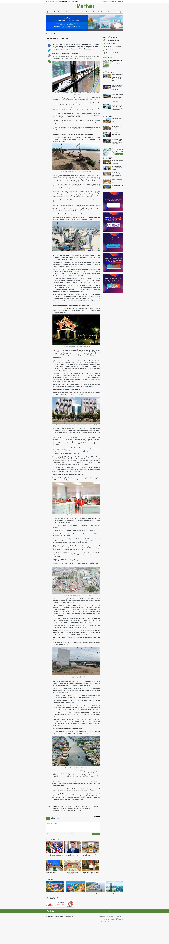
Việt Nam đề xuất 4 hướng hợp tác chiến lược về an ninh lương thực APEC (117, 174)
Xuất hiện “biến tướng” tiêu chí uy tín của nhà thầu (117, 120)
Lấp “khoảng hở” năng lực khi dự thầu (117, 127)
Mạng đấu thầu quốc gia (65, 1)
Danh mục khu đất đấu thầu (112, 53)
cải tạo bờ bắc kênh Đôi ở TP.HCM (74, 810)
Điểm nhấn (107, 116)
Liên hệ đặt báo (88, 911)
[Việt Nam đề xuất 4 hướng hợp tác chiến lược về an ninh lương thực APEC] (107, 174)
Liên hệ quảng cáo (81, 911)
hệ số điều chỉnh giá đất (85, 808)
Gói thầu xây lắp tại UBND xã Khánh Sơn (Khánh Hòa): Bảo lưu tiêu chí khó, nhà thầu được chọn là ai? (117, 97)
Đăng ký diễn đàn (115, 911)
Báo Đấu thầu (84, 7)
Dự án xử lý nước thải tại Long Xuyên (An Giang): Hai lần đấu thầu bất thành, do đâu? (117, 87)
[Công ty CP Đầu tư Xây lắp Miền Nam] (70, 904)
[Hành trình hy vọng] (115, 886)
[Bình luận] (49, 60)
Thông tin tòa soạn (73, 911)
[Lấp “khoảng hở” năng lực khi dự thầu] (107, 128)
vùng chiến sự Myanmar (73, 808)
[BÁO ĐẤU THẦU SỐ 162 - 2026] (106, 64)
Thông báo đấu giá (110, 49)
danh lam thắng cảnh (93, 806)
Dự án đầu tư (100, 12)
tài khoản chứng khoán (58, 806)
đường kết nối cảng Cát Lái (81, 806)
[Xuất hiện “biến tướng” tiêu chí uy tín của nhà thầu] (107, 120)
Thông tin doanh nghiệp (114, 12)
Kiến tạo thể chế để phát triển (72, 893)
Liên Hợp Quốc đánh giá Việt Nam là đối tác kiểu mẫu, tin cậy (117, 168)
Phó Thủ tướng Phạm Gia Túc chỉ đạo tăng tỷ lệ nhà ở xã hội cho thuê (90, 873)
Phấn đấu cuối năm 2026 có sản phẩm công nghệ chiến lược (72, 873)
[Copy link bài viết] (49, 55)
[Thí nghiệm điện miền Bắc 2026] (50, 904)
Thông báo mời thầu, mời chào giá (114, 46)
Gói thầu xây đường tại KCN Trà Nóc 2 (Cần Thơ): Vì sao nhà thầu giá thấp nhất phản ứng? (117, 107)
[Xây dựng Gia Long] (60, 904)
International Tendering (111, 43)
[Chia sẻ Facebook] (115, 1)
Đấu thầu (60, 12)
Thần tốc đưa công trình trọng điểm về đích (54, 893)
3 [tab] (120, 879)
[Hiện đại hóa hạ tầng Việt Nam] (95, 886)
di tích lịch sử (55, 808)
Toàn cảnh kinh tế (77, 12)
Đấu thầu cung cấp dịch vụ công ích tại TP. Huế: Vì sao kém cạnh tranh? (117, 141)
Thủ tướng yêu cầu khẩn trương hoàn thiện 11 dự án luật (90, 855)
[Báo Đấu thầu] (50, 911)
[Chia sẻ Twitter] (118, 1)
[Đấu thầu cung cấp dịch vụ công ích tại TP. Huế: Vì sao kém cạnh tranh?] (107, 141)
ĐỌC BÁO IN (107, 58)
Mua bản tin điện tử (107, 911)
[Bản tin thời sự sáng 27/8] (54, 865)
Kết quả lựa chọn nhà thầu (112, 40)
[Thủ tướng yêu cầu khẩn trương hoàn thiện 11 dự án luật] (90, 847)
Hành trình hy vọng (110, 893)
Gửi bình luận (96, 833)
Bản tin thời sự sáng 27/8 (51, 872)
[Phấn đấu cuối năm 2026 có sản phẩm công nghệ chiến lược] (72, 865)
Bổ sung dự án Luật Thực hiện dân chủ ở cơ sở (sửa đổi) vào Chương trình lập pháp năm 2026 (54, 855)
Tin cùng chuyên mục (54, 839)
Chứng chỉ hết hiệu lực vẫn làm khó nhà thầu (117, 133)
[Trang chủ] (47, 12)
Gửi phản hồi (120, 72)
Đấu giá (67, 12)
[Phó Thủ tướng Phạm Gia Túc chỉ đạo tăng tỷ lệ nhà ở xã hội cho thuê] (90, 865)
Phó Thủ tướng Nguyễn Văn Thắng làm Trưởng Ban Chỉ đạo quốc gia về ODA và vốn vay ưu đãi (72, 855)
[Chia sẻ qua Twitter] (49, 50)
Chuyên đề (50, 879)
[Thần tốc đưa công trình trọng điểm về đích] (55, 886)
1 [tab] (122, 898)
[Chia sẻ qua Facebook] (49, 45)
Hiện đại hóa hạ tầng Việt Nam (93, 893)
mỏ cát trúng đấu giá (69, 806)
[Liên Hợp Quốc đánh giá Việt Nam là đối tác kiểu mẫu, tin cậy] (107, 168)
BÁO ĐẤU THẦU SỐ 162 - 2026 (116, 61)
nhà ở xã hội (63, 808)
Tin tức (53, 12)
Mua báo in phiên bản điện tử (97, 911)
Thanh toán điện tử (74, 1)
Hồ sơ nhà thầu (90, 12)
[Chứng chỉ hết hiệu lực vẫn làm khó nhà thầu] (107, 134)
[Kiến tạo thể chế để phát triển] (75, 886)
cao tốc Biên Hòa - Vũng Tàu (59, 810)
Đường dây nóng (110, 72)
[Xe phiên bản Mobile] (120, 1)
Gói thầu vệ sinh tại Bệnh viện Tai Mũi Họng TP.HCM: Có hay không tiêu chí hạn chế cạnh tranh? (117, 77)
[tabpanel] (55, 888)
